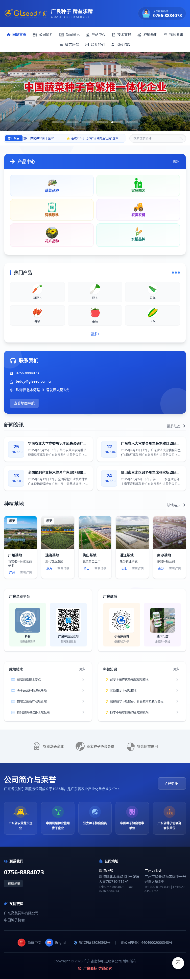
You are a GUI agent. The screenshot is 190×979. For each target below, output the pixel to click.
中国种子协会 (14, 920)
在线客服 (14, 883)
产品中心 (98, 34)
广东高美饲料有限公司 (21, 913)
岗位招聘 (123, 44)
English (61, 942)
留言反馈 (72, 44)
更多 (176, 161)
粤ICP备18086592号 (95, 942)
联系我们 (98, 44)
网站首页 (19, 34)
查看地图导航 (24, 403)
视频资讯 (176, 34)
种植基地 (150, 34)
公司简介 (46, 34)
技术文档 (124, 34)
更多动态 (174, 426)
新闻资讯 (73, 34)
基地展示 (174, 505)
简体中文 (34, 942)
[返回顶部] (178, 963)
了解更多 (171, 783)
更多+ (95, 334)
